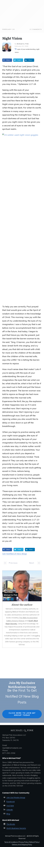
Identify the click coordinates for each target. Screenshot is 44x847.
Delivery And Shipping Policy (22, 844)
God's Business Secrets (16, 828)
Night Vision (12, 38)
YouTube (10, 805)
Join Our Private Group (15, 797)
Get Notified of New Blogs (14, 553)
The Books (10, 824)
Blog (8, 814)
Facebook (10, 801)
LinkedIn (9, 809)
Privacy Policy (23, 842)
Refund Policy (34, 842)
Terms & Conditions (11, 842)
